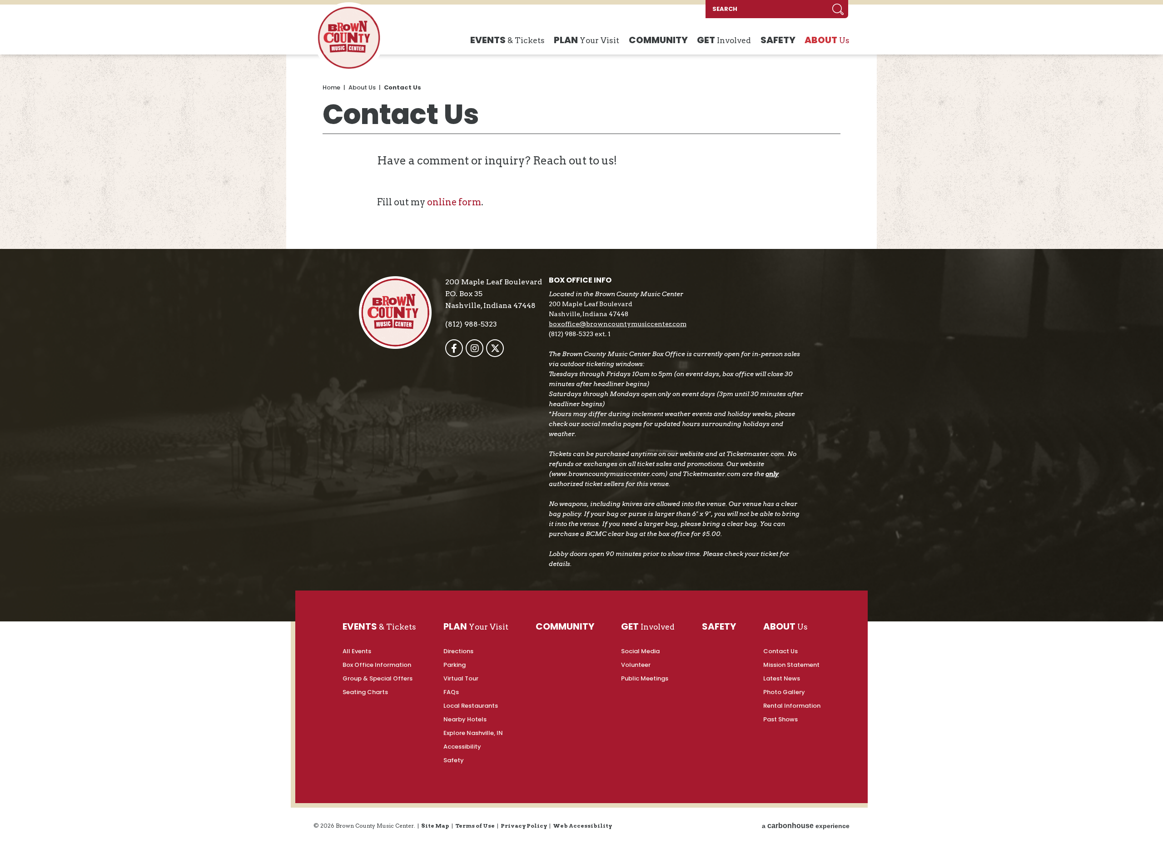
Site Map (435, 825)
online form (454, 202)
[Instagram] (474, 348)
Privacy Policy (524, 825)
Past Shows (780, 719)
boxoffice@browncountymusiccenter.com (617, 324)
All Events (357, 651)
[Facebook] (454, 348)
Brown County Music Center (348, 37)
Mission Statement (791, 664)
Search (838, 9)
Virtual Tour (460, 678)
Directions (458, 651)
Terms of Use (475, 825)
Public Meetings (644, 678)
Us (827, 40)
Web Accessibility (582, 825)
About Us (362, 87)
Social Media (640, 651)
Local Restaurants (470, 705)
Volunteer (636, 664)
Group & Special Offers (378, 678)
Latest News (781, 678)
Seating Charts (365, 692)
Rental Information (791, 705)
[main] (581, 152)
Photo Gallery (784, 692)
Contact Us (780, 651)
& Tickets (507, 40)
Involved (724, 40)
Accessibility (462, 746)
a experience (806, 825)
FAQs (451, 692)
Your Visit (586, 40)
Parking (454, 664)
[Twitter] (495, 348)
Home (331, 87)
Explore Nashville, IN (473, 733)
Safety (453, 760)
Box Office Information (377, 664)
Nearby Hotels (465, 719)
